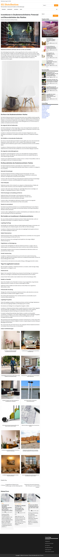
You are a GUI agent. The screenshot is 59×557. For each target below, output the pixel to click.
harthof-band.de (45, 116)
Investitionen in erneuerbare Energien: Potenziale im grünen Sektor (50, 40)
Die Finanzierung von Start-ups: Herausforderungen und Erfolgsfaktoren (50, 32)
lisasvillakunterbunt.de (49, 547)
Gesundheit (9, 9)
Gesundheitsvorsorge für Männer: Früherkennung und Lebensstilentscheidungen (52, 87)
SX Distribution (9, 4)
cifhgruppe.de (47, 541)
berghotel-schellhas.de (46, 105)
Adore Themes (40, 555)
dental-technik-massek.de (49, 551)
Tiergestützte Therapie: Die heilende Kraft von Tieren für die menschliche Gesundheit (52, 80)
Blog (21, 9)
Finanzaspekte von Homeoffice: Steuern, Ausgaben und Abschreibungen (50, 54)
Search (43, 14)
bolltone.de (44, 110)
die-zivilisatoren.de (45, 108)
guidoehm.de (44, 109)
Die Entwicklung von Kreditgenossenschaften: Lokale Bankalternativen (51, 47)
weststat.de (44, 117)
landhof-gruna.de (48, 549)
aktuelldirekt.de (45, 112)
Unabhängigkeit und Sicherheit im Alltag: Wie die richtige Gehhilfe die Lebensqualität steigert (52, 74)
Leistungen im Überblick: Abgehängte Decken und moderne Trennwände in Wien (7, 507)
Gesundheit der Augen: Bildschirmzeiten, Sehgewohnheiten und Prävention (51, 96)
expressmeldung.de (45, 113)
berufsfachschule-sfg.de (49, 543)
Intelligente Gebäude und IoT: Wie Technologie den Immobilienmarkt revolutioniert (20, 508)
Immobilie (16, 9)
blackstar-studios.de (46, 114)
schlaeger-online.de (45, 106)
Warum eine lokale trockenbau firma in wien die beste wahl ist (33, 507)
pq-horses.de (47, 545)
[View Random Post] (57, 9)
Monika (15, 19)
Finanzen (4, 9)
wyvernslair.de (47, 539)
